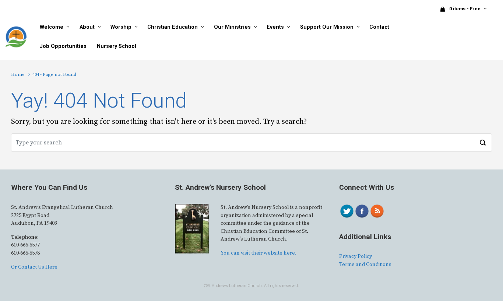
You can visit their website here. (258, 253)
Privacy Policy (355, 256)
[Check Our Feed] (376, 211)
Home (18, 74)
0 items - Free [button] (465, 8)
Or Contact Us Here (34, 267)
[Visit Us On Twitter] (346, 211)
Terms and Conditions (365, 264)
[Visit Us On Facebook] (361, 211)
